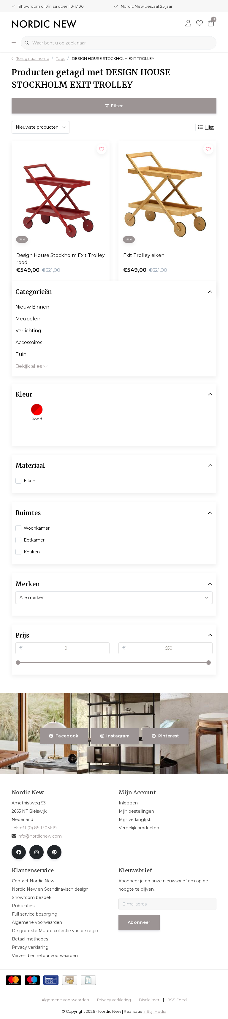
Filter (117, 105)
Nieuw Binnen (32, 307)
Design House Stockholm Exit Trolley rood (60, 259)
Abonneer (139, 922)
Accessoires (28, 342)
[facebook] (19, 852)
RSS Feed (177, 1000)
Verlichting (28, 330)
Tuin (20, 354)
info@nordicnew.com (40, 836)
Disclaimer (149, 1000)
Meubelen (27, 319)
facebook (67, 736)
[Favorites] (199, 24)
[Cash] (69, 980)
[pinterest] (54, 852)
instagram (118, 736)
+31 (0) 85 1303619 (38, 827)
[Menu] (14, 43)
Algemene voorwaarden (65, 1000)
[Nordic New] (44, 23)
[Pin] (50, 980)
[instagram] (36, 852)
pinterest (168, 736)
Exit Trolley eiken (143, 255)
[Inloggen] (188, 24)
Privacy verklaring (114, 1000)
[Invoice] (88, 980)
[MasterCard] (13, 980)
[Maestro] (32, 980)
